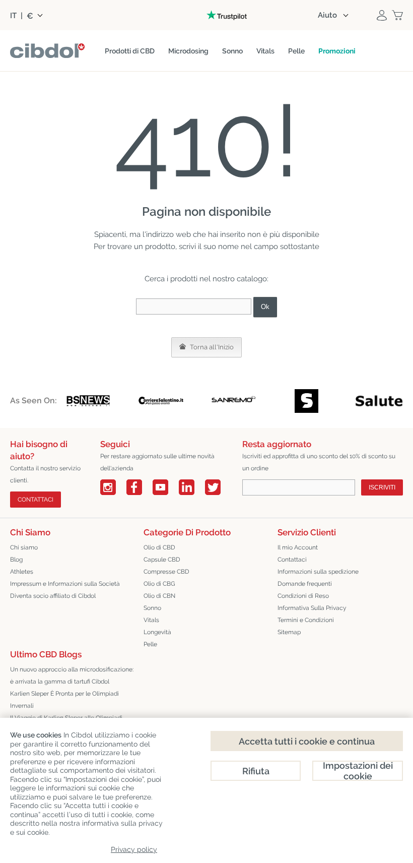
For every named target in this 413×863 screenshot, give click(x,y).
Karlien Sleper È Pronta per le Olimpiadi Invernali (64, 699)
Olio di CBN (159, 595)
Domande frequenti (305, 583)
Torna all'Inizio (211, 347)
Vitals (151, 620)
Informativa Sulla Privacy (312, 607)
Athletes (21, 571)
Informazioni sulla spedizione (318, 571)
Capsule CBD (162, 559)
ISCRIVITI (382, 487)
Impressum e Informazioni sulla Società (65, 583)
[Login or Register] (382, 15)
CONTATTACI (35, 499)
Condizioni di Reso (303, 595)
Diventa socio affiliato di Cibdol (53, 595)
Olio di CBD (159, 547)
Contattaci (292, 559)
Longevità (157, 632)
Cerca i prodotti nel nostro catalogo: (206, 278)
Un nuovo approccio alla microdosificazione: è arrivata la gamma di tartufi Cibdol (71, 675)
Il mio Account (298, 547)
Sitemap (289, 632)
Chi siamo (24, 547)
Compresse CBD (166, 571)
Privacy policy (134, 849)
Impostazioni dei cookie (358, 771)
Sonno (152, 607)
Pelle (150, 644)
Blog (16, 559)
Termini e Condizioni (306, 620)
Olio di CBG (159, 583)
